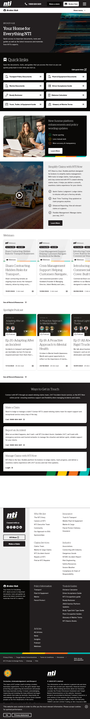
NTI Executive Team (42, 524)
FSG (36, 661)
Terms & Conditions (47, 657)
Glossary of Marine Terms (72, 617)
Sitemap (29, 661)
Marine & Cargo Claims (42, 550)
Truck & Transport (69, 517)
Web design (78, 659)
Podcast (37, 643)
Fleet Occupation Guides (72, 614)
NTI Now (13, 537)
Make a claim (54, 4)
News (36, 636)
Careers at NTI (40, 521)
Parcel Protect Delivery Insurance (71, 529)
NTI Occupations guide (72, 597)
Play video (19, 195)
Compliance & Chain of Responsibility (71, 572)
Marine (36, 597)
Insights (37, 639)
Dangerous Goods (69, 553)
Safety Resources (69, 564)
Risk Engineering (69, 560)
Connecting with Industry (72, 550)
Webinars (37, 646)
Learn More (55, 151)
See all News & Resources (13, 302)
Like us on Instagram (11, 527)
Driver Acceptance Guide (72, 593)
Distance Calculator (70, 590)
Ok (7, 715)
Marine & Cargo (68, 524)
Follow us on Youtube (17, 527)
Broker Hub (73, 4)
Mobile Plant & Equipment (73, 521)
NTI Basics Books (70, 621)
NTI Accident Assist (42, 553)
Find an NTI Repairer (42, 560)
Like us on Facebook (8, 527)
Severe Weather (69, 567)
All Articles (38, 632)
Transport (37, 590)
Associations (67, 546)
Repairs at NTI (39, 557)
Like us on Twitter (14, 527)
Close (86, 706)
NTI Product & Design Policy (13, 661)
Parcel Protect (39, 600)
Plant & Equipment (41, 593)
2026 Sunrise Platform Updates (71, 605)
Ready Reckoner (69, 600)
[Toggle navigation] (84, 4)
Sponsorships (39, 535)
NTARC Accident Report (72, 557)
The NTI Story (39, 517)
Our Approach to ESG (42, 531)
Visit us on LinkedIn (20, 527)
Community (38, 528)
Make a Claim (14, 544)
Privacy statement (21, 715)
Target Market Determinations (26, 657)
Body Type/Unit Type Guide (73, 610)
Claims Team (39, 546)
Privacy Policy (8, 657)
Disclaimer (61, 657)
